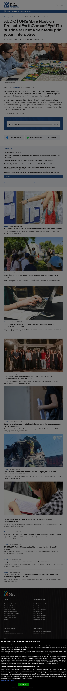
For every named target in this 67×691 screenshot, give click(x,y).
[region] (33, 665)
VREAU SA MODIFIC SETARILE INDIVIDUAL (23, 688)
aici (48, 658)
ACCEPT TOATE (23, 684)
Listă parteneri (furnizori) (8, 680)
